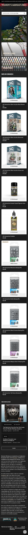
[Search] (23, 13)
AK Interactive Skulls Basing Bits (11, 291)
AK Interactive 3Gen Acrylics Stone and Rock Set (13, 167)
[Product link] (13, 93)
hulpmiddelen (4, 494)
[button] (2, 9)
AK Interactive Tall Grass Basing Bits (12, 383)
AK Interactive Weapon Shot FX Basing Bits (13, 352)
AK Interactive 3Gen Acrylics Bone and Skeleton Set (13, 135)
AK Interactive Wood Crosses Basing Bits (13, 321)
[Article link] (13, 410)
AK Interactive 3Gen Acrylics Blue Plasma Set (11, 104)
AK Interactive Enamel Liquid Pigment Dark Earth (13, 199)
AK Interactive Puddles (9, 230)
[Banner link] (13, 5)
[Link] (13, 29)
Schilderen (3, 466)
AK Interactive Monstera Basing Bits (12, 261)
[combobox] (13, 13)
